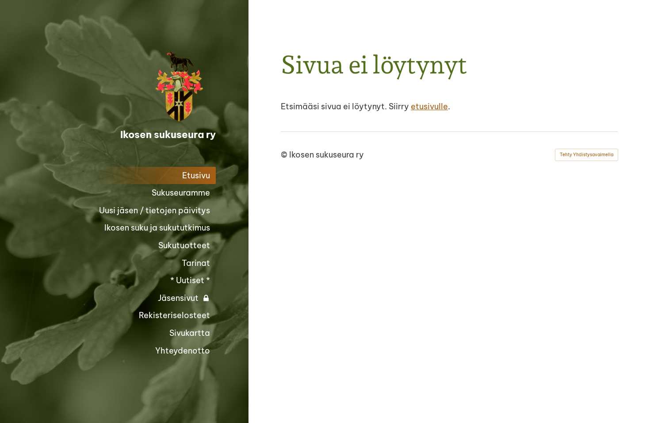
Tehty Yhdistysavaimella (586, 155)
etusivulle (429, 106)
